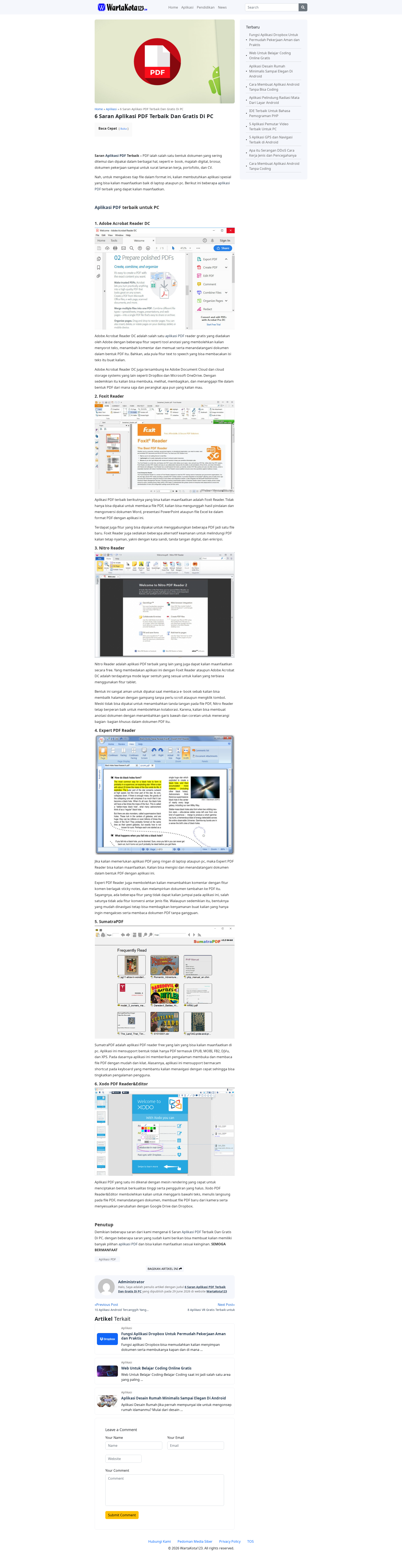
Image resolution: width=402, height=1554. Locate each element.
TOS (250, 1541)
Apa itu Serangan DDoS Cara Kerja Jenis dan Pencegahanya (272, 153)
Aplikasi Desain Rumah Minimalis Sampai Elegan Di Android (173, 1398)
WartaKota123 (216, 1291)
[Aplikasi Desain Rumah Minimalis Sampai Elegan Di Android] (107, 1400)
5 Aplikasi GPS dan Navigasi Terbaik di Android (270, 139)
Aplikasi (187, 7)
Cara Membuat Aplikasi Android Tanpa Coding (274, 166)
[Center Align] (303, 7)
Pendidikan (206, 7)
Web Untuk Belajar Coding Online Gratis (156, 1368)
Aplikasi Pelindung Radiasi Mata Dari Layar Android (274, 100)
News (222, 7)
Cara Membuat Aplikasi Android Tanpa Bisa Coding (274, 87)
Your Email (175, 1437)
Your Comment (117, 1470)
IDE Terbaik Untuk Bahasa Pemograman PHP (269, 113)
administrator (131, 1281)
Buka (123, 128)
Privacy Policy (230, 1541)
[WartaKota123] (122, 7)
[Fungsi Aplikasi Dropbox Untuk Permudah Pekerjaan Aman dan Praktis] (107, 1338)
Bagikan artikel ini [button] (163, 1269)
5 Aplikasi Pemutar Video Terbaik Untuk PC (269, 126)
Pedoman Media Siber (195, 1541)
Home (173, 7)
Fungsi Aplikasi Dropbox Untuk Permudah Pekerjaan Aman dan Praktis (173, 1335)
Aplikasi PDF (115, 155)
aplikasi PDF (174, 336)
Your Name (114, 1437)
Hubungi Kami (159, 1541)
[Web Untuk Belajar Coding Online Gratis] (107, 1370)
